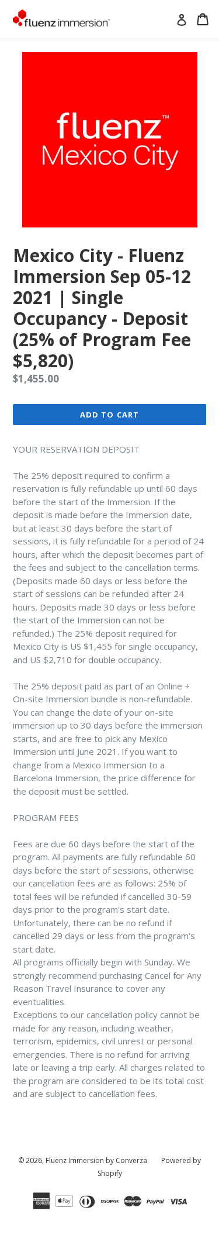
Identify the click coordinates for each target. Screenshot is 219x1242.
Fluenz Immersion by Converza (96, 1160)
